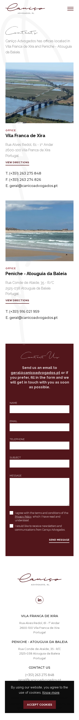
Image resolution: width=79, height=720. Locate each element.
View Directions (17, 162)
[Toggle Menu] (70, 8)
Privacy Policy (23, 516)
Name (13, 402)
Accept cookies (39, 704)
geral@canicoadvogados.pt (33, 186)
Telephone (17, 439)
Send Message (59, 539)
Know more (50, 692)
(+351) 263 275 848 (25, 173)
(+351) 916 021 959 (24, 312)
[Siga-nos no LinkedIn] (39, 600)
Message (16, 475)
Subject (15, 457)
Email (13, 421)
